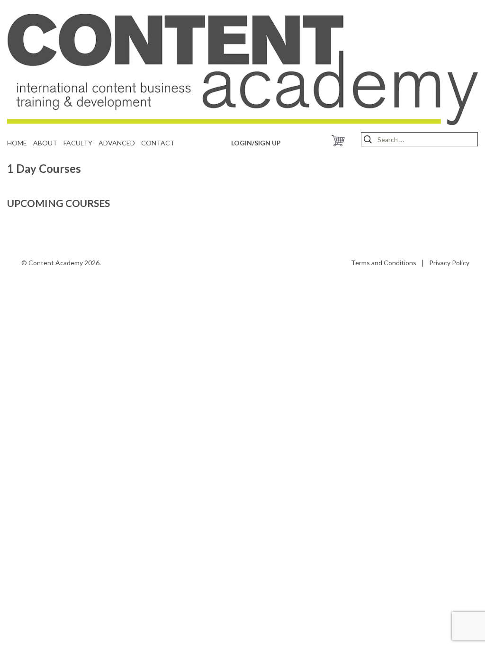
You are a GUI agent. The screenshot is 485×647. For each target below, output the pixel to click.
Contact (158, 143)
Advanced (117, 143)
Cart (338, 141)
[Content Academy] (242, 68)
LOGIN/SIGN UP (256, 143)
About (45, 143)
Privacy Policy (449, 263)
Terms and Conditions (383, 263)
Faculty (77, 143)
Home (17, 143)
